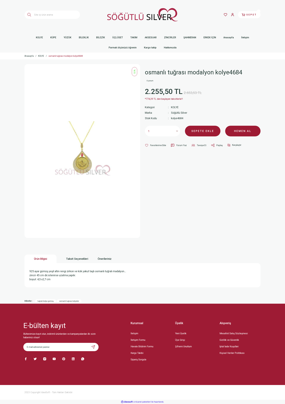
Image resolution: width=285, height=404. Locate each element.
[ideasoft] (127, 401)
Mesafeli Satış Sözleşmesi (234, 333)
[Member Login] (232, 14)
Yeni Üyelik (180, 333)
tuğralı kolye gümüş (46, 301)
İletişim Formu (138, 340)
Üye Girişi (180, 340)
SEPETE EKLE (202, 131)
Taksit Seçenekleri (77, 258)
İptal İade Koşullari (229, 346)
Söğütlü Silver (179, 112)
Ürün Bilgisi (40, 258)
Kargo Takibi (137, 353)
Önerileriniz (104, 258)
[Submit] (93, 347)
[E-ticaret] (142, 401)
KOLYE (175, 107)
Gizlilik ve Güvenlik (229, 340)
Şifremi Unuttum (183, 346)
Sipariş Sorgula (138, 359)
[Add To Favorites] (155, 145)
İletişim (134, 333)
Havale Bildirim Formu (142, 346)
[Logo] (142, 14)
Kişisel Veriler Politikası (232, 353)
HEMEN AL (242, 131)
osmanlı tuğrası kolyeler (69, 301)
